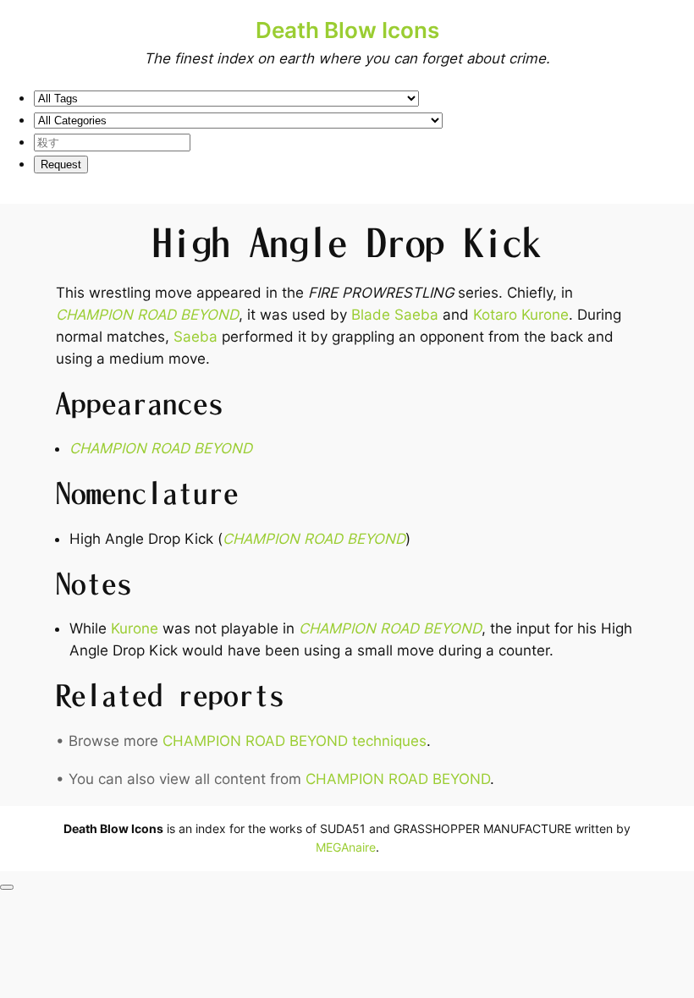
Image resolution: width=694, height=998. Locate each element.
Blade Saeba (394, 314)
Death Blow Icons (347, 30)
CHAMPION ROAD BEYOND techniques (294, 740)
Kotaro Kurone (521, 314)
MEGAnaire (346, 847)
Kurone (134, 628)
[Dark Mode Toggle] (7, 887)
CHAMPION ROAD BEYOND (147, 314)
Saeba (196, 336)
